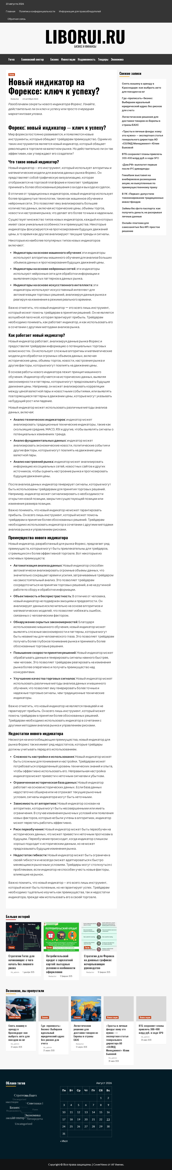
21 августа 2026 (49, 1050)
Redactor (15, 99)
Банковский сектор (32, 59)
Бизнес (54, 59)
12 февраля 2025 (66, 976)
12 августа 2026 (81, 1047)
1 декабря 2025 (28, 972)
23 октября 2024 (30, 99)
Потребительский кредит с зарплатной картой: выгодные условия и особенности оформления (60, 964)
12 (78, 1112)
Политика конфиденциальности (37, 11)
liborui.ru (85, 36)
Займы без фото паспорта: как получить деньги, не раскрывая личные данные (142, 212)
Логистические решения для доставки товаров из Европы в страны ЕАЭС (141, 120)
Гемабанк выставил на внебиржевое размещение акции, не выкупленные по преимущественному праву (139, 181)
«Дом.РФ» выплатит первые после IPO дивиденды (139, 166)
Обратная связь (17, 18)
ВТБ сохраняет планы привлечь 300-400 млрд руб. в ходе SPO (142, 155)
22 (100, 1119)
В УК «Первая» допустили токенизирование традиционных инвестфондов (143, 197)
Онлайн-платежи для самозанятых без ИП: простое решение (141, 226)
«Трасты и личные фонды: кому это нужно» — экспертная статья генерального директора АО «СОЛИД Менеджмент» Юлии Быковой (142, 139)
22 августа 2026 (16, 1047)
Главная (10, 11)
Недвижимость (86, 59)
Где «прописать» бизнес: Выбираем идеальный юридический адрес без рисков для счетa (142, 104)
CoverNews (100, 1164)
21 (93, 1119)
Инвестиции (68, 59)
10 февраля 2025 (104, 972)
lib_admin (15, 972)
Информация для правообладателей (80, 11)
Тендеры (103, 59)
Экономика (117, 59)
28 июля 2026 (114, 1061)
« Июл (64, 1140)
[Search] (164, 58)
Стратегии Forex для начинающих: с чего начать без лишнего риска (21, 962)
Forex (11, 59)
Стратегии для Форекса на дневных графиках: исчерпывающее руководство (99, 962)
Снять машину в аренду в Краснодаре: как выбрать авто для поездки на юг (141, 87)
